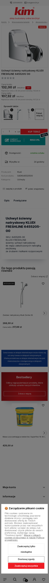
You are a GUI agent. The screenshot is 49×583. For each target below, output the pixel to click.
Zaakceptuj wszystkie (26, 565)
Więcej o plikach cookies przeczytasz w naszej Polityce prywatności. (24, 537)
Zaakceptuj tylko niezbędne (26, 549)
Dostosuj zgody (26, 559)
